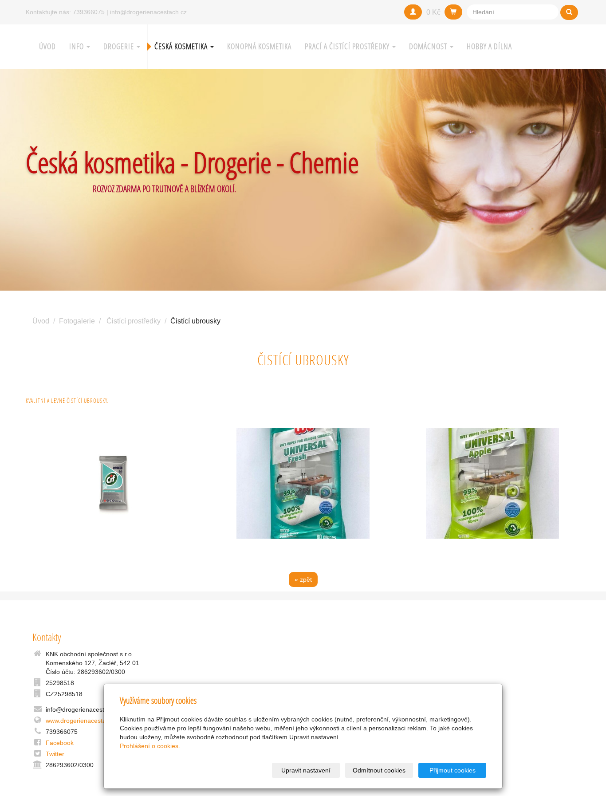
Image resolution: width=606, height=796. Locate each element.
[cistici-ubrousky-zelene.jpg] (492, 483)
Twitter (55, 753)
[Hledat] (569, 12)
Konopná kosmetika (259, 46)
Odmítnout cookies (379, 770)
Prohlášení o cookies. (150, 745)
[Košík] (453, 12)
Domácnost (429, 46)
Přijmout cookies (452, 770)
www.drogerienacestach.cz (83, 720)
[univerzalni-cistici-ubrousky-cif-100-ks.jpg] (114, 483)
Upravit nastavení (306, 770)
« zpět (303, 579)
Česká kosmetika (181, 46)
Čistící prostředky (133, 321)
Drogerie (119, 46)
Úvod (47, 46)
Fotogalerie (77, 321)
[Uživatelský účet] (413, 12)
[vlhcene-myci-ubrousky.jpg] (303, 483)
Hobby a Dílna (489, 46)
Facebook (60, 742)
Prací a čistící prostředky (348, 46)
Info (77, 46)
